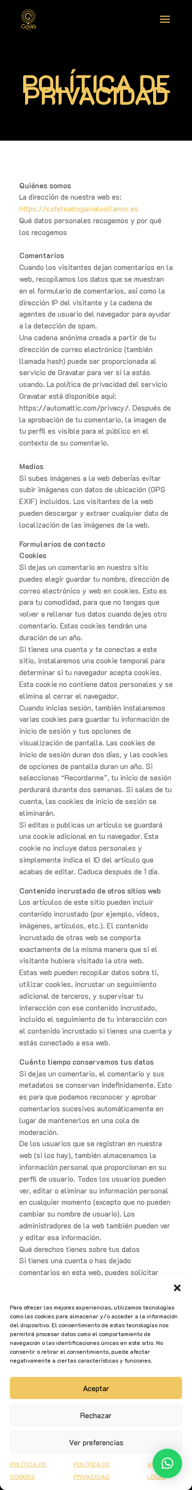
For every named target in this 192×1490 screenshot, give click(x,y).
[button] (177, 1288)
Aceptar (96, 1388)
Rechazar (96, 1415)
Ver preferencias (96, 1442)
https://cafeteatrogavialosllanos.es (78, 208)
